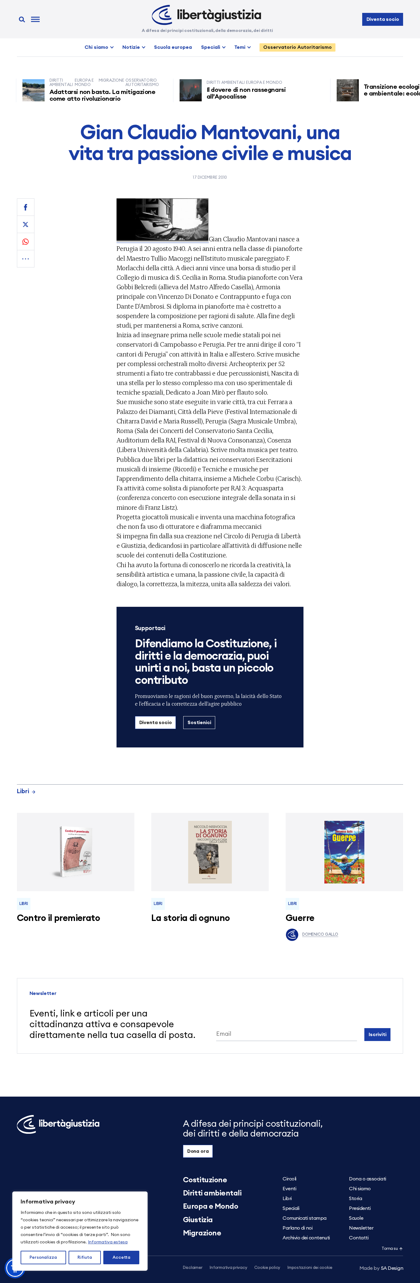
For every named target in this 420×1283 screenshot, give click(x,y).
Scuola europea (173, 47)
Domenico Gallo (320, 935)
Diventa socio (383, 19)
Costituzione (205, 1180)
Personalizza (43, 1257)
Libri (23, 791)
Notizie (131, 47)
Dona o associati (367, 1178)
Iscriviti (377, 1034)
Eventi (289, 1188)
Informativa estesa (108, 1242)
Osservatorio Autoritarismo (297, 47)
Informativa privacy (228, 1268)
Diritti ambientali (212, 1193)
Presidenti (359, 1208)
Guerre (300, 918)
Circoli (289, 1178)
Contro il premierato (58, 918)
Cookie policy (267, 1268)
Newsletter (361, 1228)
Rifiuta (84, 1257)
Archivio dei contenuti (306, 1237)
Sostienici (199, 722)
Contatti (358, 1237)
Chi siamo (96, 47)
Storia (355, 1198)
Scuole (356, 1218)
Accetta (121, 1257)
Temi (239, 47)
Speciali (210, 47)
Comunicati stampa (305, 1218)
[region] (80, 1231)
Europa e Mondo (210, 1206)
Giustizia (198, 1220)
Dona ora (198, 1151)
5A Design (381, 1268)
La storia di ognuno (190, 918)
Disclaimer (192, 1268)
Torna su (390, 1249)
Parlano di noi (297, 1228)
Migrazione (202, 1233)
